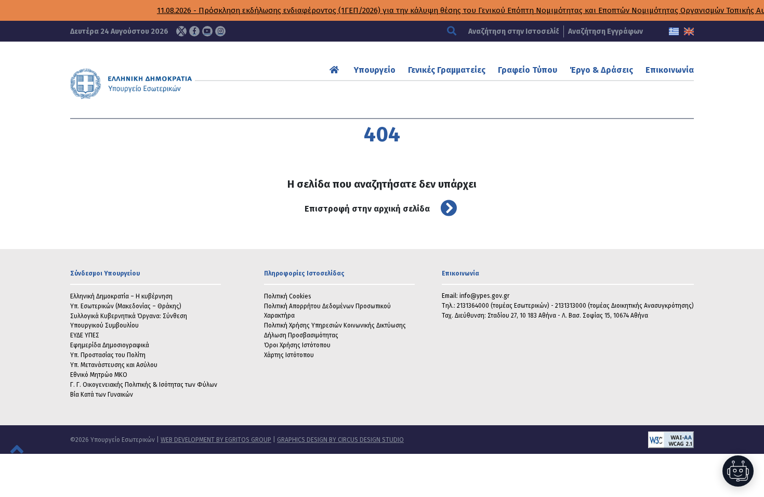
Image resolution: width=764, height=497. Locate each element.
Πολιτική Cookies (287, 296)
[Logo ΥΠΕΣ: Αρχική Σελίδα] (163, 84)
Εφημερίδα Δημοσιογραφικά (109, 345)
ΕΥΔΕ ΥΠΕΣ (84, 335)
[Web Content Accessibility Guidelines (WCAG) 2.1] (549, 439)
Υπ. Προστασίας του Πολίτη (108, 355)
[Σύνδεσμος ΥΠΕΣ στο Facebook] (194, 31)
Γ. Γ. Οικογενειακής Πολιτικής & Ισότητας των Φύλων (143, 384)
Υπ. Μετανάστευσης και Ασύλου (113, 365)
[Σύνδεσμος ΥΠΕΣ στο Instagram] (220, 31)
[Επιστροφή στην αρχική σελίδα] (444, 209)
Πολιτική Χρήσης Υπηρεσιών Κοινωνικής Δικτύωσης (335, 325)
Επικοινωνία (670, 70)
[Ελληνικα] (674, 31)
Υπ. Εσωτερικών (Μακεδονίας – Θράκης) (125, 306)
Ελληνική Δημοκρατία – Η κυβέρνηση (121, 296)
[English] (689, 31)
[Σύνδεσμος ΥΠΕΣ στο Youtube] (207, 31)
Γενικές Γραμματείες (446, 70)
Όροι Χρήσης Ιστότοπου (297, 345)
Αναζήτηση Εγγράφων (605, 31)
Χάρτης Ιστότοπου (289, 355)
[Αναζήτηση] (453, 31)
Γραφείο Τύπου (527, 70)
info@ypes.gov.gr (484, 295)
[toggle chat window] (738, 471)
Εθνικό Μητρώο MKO (98, 374)
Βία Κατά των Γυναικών (101, 394)
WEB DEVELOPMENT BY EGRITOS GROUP (216, 439)
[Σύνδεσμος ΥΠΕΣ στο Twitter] (181, 31)
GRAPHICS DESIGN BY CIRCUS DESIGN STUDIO (340, 439)
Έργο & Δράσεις (601, 70)
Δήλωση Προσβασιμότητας (301, 335)
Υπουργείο (375, 70)
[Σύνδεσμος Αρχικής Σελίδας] (335, 70)
